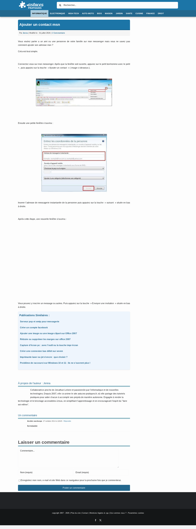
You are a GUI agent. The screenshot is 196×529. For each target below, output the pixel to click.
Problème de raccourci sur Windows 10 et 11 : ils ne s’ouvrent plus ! (55, 363)
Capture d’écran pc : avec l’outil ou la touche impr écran (49, 345)
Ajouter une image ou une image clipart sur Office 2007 (48, 333)
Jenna (25, 33)
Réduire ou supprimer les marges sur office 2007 (45, 339)
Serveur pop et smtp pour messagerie (39, 321)
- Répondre (66, 421)
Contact (85, 513)
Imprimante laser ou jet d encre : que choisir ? (43, 357)
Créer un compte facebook (34, 327)
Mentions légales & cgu (99, 513)
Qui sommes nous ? (118, 513)
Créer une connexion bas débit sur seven (41, 351)
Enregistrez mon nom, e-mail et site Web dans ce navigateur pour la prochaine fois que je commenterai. (71, 480)
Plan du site (75, 513)
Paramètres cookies (136, 513)
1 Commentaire (58, 33)
